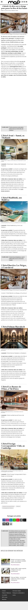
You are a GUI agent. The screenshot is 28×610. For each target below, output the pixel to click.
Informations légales (16, 590)
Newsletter (4, 599)
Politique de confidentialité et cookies (18, 594)
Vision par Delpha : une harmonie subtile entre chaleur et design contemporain (18, 579)
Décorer (18, 506)
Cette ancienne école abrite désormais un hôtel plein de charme (16, 129)
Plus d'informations (15, 564)
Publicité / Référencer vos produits (6, 594)
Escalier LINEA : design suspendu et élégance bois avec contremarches (18, 570)
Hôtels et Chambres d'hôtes (8, 506)
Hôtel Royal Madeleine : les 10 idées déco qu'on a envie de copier (16, 258)
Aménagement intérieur (8, 508)
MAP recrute (4, 597)
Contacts (4, 590)
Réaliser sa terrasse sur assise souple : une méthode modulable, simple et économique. (18, 561)
